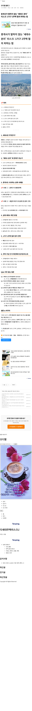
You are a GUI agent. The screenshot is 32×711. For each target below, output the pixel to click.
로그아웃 (5, 508)
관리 (4, 501)
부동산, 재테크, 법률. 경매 (7, 391)
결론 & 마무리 (6, 127)
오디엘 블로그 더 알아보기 (16, 427)
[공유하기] (7, 385)
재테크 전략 (9, 553)
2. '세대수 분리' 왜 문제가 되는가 (11, 110)
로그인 (4, 506)
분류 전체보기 (6, 544)
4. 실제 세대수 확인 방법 (9, 116)
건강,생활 (8, 547)
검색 (16, 444)
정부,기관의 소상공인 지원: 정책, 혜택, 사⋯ (14, 563)
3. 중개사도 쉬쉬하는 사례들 (10, 113)
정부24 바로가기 (6, 339)
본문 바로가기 (3, 434)
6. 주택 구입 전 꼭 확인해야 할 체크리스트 (13, 121)
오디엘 (3, 439)
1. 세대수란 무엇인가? (8, 107)
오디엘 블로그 (5, 5)
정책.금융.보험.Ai (10, 549)
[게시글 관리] (8, 385)
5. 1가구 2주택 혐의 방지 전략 (10, 118)
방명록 (4, 518)
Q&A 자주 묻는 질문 (8, 124)
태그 (4, 516)
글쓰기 (4, 503)
